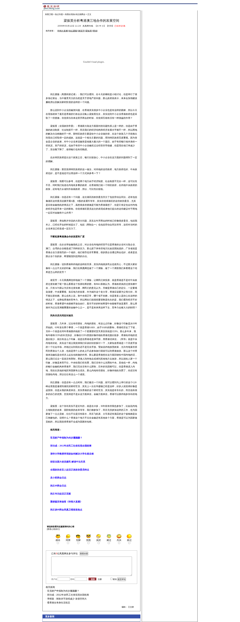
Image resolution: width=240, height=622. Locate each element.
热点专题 (59, 14)
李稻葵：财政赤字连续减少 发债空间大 (67, 598)
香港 (95, 31)
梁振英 (89, 31)
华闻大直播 (63, 31)
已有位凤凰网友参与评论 (64, 553)
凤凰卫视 (49, 14)
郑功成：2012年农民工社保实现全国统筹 (68, 594)
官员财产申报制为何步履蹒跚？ (63, 591)
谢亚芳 (81, 31)
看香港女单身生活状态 (58, 602)
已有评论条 (119, 26)
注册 (100, 579)
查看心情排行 (53, 529)
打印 (110, 26)
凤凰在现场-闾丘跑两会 (75, 14)
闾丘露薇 (73, 31)
